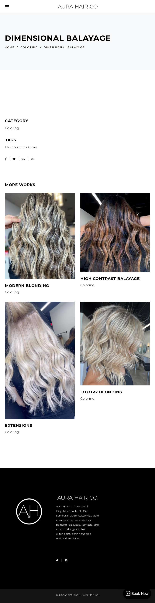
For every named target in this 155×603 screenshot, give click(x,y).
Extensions (18, 425)
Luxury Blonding (101, 392)
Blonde (10, 147)
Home (10, 47)
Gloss (32, 147)
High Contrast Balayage (110, 278)
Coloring (29, 47)
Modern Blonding (27, 285)
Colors (22, 147)
